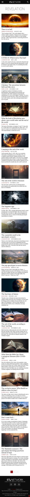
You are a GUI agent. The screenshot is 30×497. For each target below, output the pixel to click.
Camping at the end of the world (12, 149)
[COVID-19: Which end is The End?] (15, 49)
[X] (18, 484)
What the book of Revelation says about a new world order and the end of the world (14, 120)
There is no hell (6, 29)
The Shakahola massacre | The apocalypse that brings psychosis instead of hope (12, 451)
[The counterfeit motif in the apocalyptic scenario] (15, 226)
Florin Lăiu (4, 124)
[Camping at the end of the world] (15, 140)
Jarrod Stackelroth (7, 31)
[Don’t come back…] (15, 408)
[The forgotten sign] (15, 197)
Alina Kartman (5, 267)
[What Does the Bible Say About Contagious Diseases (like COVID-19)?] (15, 346)
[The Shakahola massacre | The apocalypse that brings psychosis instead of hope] (15, 440)
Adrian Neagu (5, 208)
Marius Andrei (5, 419)
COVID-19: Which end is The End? (13, 58)
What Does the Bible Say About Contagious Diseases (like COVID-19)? (13, 356)
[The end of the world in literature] (15, 172)
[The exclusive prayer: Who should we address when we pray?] (15, 379)
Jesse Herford (5, 151)
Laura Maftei (5, 182)
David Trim (4, 296)
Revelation (3, 26)
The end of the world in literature (12, 181)
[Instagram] (15, 484)
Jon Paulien (4, 360)
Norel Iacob (4, 89)
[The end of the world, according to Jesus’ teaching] (15, 315)
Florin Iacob (5, 392)
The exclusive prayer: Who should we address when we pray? (14, 389)
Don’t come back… (8, 417)
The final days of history (9, 294)
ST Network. (13, 489)
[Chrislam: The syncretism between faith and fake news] (15, 76)
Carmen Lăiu (5, 454)
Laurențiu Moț (5, 59)
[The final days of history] (15, 285)
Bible (3, 351)
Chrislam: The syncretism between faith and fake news (13, 86)
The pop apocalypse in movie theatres (14, 265)
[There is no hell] (15, 20)
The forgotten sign (7, 206)
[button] (2, 2)
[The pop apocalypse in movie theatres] (15, 257)
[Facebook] (11, 484)
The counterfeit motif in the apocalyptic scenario (11, 236)
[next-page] (17, 472)
